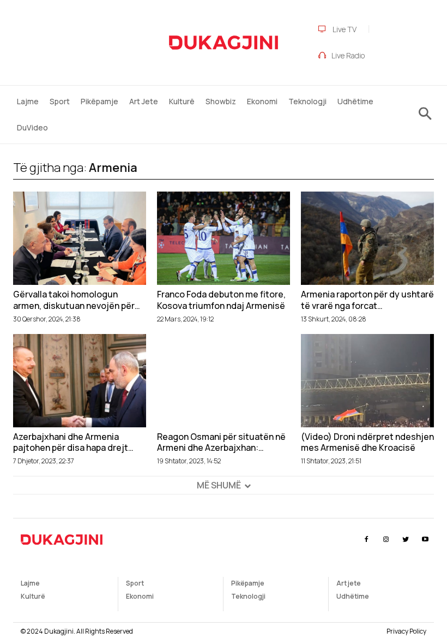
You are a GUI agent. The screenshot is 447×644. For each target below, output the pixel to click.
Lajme (30, 583)
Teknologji (248, 596)
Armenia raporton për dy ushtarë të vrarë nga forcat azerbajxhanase (367, 300)
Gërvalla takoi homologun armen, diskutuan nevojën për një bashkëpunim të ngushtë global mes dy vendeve (74, 300)
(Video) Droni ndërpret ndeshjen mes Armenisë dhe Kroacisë (367, 442)
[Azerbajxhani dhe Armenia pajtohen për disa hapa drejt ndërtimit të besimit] (79, 380)
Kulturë (33, 596)
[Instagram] (385, 539)
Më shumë (219, 485)
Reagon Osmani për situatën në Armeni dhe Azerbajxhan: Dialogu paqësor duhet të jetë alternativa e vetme (221, 442)
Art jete (348, 583)
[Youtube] (425, 539)
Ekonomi (140, 596)
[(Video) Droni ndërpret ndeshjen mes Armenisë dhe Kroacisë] (367, 380)
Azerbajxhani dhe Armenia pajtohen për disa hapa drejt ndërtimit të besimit (70, 442)
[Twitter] (405, 539)
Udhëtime (352, 596)
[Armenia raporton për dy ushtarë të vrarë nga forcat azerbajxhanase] (367, 238)
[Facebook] (366, 539)
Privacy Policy (406, 631)
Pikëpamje (247, 583)
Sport (135, 583)
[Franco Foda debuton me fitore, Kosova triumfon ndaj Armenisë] (223, 238)
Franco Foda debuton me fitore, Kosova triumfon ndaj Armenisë (221, 300)
